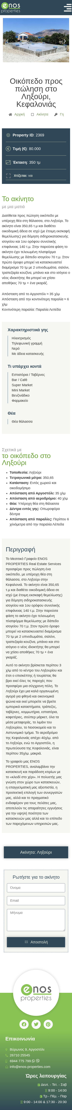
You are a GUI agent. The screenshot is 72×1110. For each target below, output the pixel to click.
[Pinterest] (48, 1024)
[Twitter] (36, 1024)
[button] (7, 41)
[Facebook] (24, 1024)
